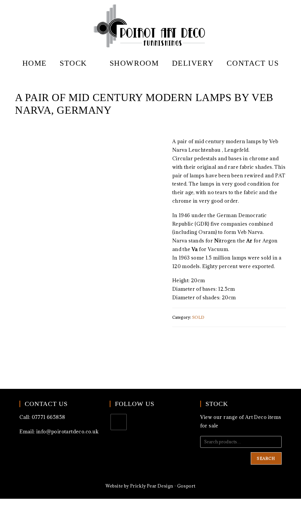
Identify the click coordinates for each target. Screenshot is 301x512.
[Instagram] (119, 422)
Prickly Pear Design (151, 486)
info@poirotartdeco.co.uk (67, 431)
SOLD (198, 317)
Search (266, 458)
